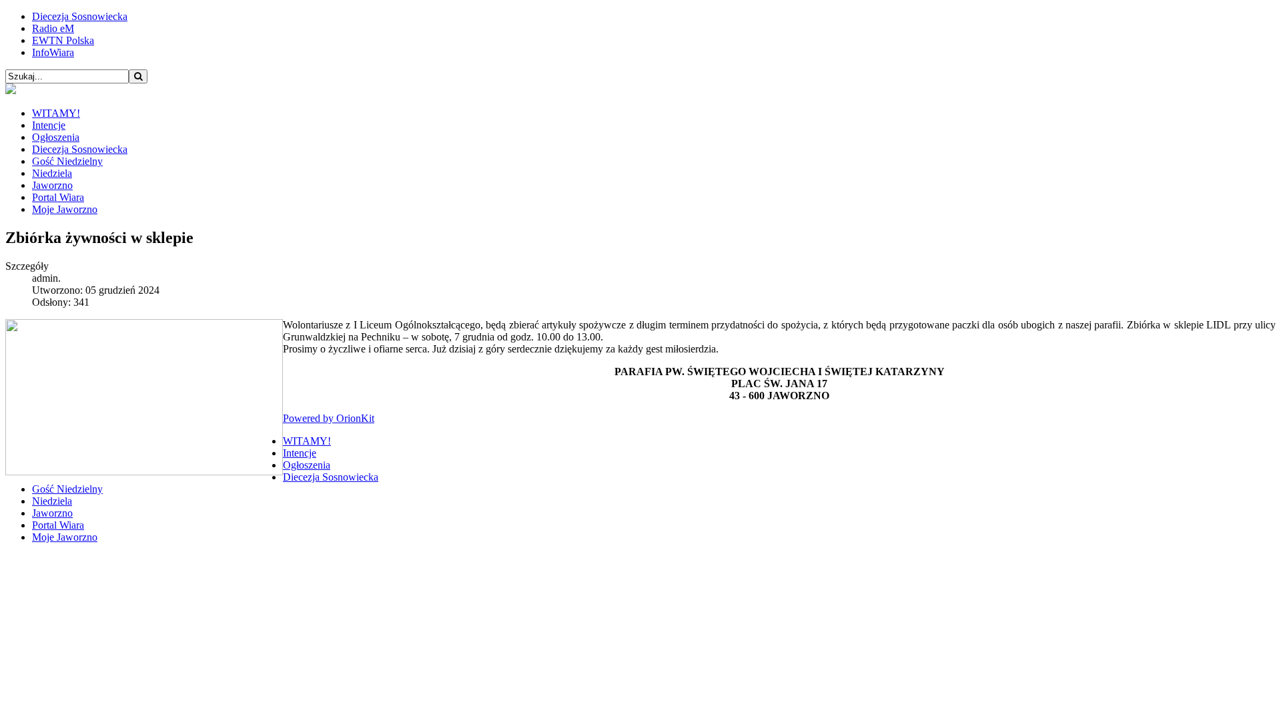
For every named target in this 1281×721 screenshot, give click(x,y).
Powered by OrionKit (328, 418)
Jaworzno (52, 185)
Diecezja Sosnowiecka (79, 16)
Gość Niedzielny (67, 161)
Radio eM (53, 28)
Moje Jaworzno (64, 209)
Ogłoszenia (55, 137)
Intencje (48, 125)
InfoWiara (53, 52)
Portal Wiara (58, 197)
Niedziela (52, 173)
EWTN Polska (63, 40)
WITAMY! (56, 113)
